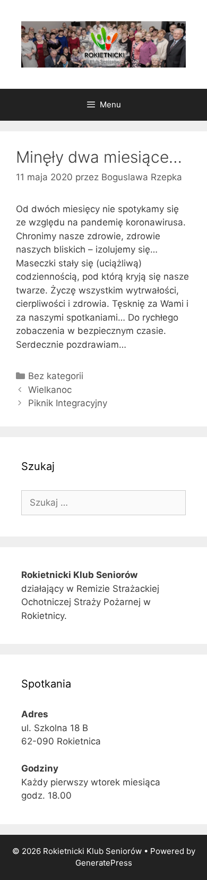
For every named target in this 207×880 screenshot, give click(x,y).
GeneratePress (103, 863)
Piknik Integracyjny (67, 403)
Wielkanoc (50, 389)
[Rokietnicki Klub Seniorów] (103, 43)
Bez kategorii (55, 376)
